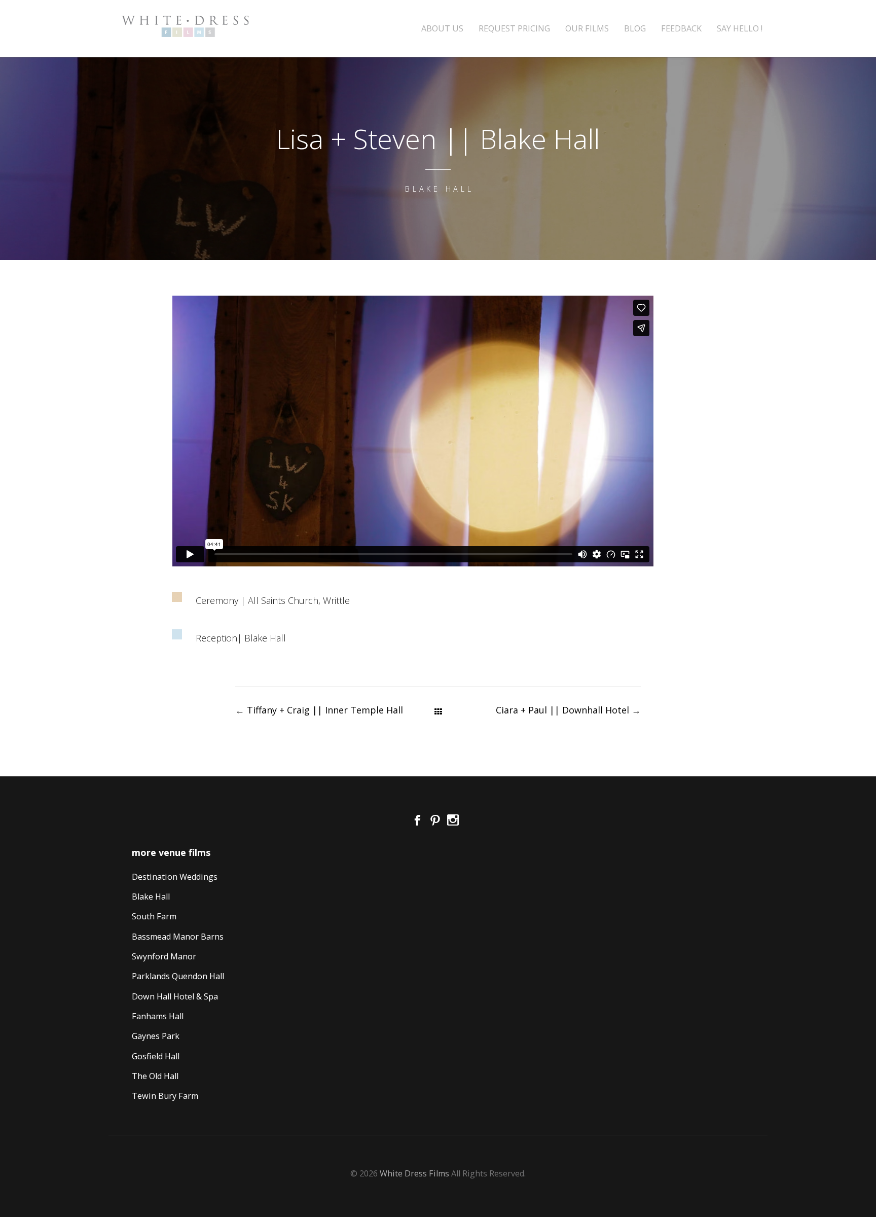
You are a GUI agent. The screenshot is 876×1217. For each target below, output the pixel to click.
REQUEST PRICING (514, 28)
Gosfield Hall (155, 1056)
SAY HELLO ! (739, 28)
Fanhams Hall (158, 1016)
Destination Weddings (174, 876)
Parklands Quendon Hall (178, 976)
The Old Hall (155, 1076)
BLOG (635, 28)
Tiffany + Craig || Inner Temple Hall (319, 710)
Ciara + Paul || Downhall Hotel (568, 710)
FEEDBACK (681, 28)
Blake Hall (151, 896)
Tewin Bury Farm (165, 1095)
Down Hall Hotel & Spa (175, 996)
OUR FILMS (587, 28)
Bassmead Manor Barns (178, 936)
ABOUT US (442, 28)
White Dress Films (414, 1173)
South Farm (154, 916)
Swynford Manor (164, 956)
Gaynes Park (155, 1036)
